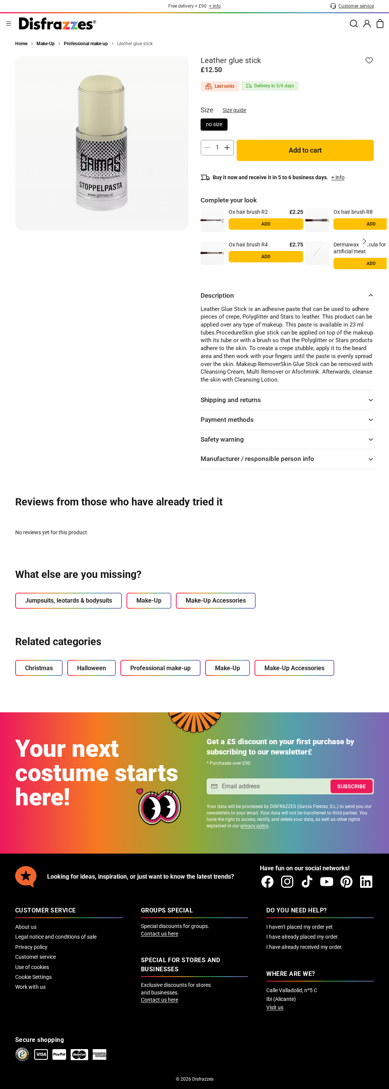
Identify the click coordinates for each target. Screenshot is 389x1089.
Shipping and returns (231, 400)
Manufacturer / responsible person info (257, 458)
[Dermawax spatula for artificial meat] (317, 253)
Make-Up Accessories (216, 600)
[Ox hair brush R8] (317, 220)
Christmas (39, 668)
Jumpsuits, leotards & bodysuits (68, 600)
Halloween (91, 668)
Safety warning (222, 439)
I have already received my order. (304, 947)
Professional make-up (160, 668)
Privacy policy (31, 947)
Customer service (35, 957)
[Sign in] (367, 23)
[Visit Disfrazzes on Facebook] (267, 881)
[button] (364, 241)
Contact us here (159, 934)
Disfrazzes (202, 1079)
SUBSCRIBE (351, 786)
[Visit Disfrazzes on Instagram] (287, 881)
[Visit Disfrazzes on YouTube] (326, 881)
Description (217, 295)
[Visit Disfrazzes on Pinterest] (346, 881)
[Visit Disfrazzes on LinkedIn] (366, 881)
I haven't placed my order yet (299, 927)
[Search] (354, 23)
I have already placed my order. (302, 937)
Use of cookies (32, 967)
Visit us (274, 1007)
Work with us (30, 987)
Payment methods (227, 419)
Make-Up (148, 600)
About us (25, 927)
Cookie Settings (33, 977)
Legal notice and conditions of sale (55, 937)
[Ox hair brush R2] (212, 220)
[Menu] (8, 23)
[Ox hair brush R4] (212, 253)
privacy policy (254, 826)
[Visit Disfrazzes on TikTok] (307, 881)
